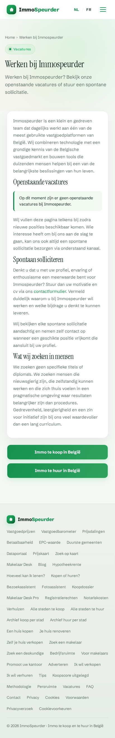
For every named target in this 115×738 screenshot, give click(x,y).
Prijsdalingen (93, 531)
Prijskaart (41, 553)
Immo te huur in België (57, 470)
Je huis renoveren (55, 631)
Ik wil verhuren (20, 675)
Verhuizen (15, 609)
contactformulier (50, 291)
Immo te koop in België (57, 452)
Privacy (33, 697)
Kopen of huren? (65, 575)
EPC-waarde (50, 542)
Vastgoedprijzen (21, 531)
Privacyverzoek (20, 708)
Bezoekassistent (21, 587)
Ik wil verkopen (87, 664)
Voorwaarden (77, 697)
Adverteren (58, 664)
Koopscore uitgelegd (70, 675)
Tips (42, 675)
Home (10, 37)
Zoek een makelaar (65, 642)
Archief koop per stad (25, 620)
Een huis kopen (20, 631)
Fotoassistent (54, 587)
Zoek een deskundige (25, 653)
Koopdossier (83, 587)
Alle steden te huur (87, 609)
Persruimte (47, 686)
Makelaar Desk (19, 564)
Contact (14, 697)
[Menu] (103, 9)
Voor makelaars (94, 653)
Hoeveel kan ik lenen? (26, 575)
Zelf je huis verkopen (25, 642)
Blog (42, 564)
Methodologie (19, 686)
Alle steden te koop (47, 609)
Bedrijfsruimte (62, 653)
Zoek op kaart (66, 553)
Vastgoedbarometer (58, 531)
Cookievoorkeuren (55, 708)
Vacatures (71, 686)
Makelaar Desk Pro (23, 597)
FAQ (90, 686)
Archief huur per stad (68, 620)
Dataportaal (17, 553)
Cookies (52, 697)
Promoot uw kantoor (24, 664)
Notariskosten (96, 597)
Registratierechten (61, 597)
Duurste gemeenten (84, 542)
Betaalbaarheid (20, 542)
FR (88, 9)
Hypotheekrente (66, 564)
